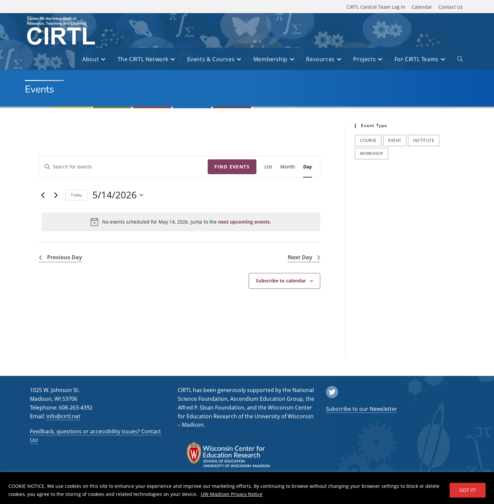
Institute (423, 140)
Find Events (232, 166)
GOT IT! (467, 490)
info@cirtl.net (63, 416)
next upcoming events (244, 222)
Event (394, 140)
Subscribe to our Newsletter (361, 409)
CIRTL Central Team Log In (375, 7)
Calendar (422, 7)
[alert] (181, 221)
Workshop (371, 153)
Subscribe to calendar (281, 280)
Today (76, 195)
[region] (247, 488)
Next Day (300, 257)
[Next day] (56, 195)
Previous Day (64, 257)
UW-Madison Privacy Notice (231, 494)
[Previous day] (43, 195)
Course (368, 140)
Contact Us (451, 7)
